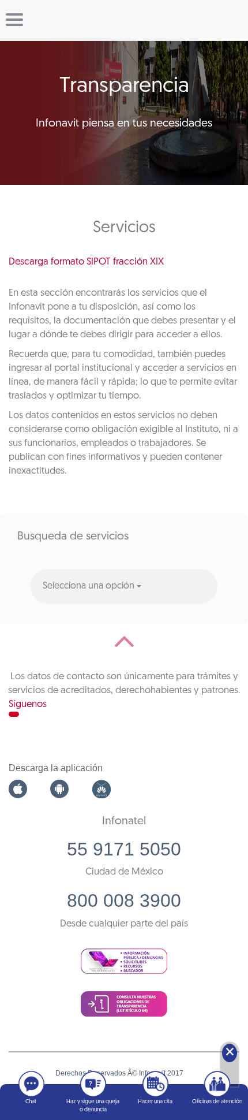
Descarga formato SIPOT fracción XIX (86, 262)
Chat (30, 1101)
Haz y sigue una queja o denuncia (92, 1105)
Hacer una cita (155, 1101)
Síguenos (28, 704)
